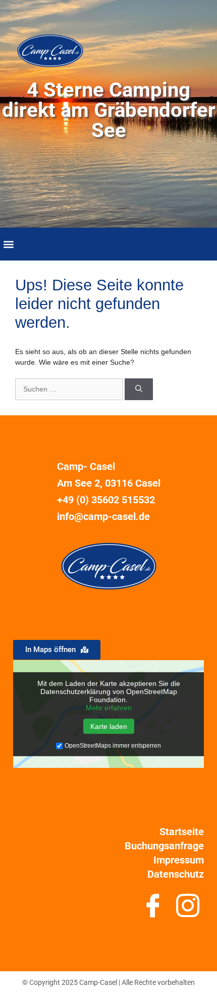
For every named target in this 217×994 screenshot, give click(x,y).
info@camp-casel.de (103, 516)
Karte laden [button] (108, 726)
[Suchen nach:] (70, 389)
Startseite (181, 832)
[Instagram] (187, 909)
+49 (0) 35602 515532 (106, 500)
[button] (8, 244)
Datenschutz (175, 874)
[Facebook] (153, 909)
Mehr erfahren (109, 708)
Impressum (178, 860)
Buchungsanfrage (164, 846)
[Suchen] (139, 389)
